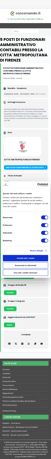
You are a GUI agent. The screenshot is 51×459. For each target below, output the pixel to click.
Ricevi (9, 325)
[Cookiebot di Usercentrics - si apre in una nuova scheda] (37, 184)
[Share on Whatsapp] (29, 343)
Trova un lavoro (8, 385)
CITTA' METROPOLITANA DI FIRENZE (22, 159)
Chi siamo (6, 369)
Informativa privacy (9, 405)
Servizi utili (6, 377)
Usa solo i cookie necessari (25, 273)
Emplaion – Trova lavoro (11, 423)
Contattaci (6, 373)
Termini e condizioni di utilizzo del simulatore (18, 401)
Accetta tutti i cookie (25, 258)
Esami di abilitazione (9, 389)
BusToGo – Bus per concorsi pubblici (15, 435)
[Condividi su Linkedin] (22, 343)
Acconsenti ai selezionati (25, 265)
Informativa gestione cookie (12, 397)
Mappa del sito (7, 393)
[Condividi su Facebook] (9, 343)
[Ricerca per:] (25, 31)
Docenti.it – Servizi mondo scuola (14, 431)
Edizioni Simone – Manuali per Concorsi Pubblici (20, 427)
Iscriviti (10, 292)
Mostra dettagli (36, 251)
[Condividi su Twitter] (16, 343)
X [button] (49, 2)
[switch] (44, 225)
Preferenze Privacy (9, 411)
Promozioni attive (9, 381)
